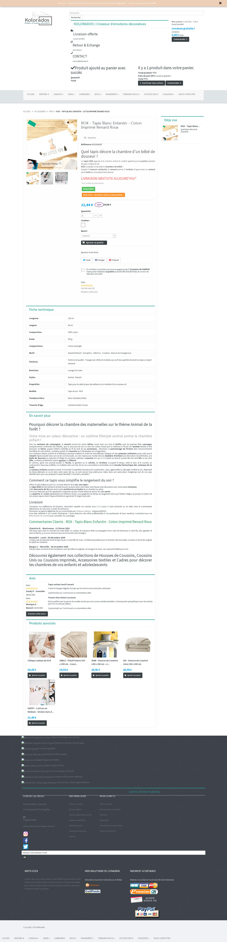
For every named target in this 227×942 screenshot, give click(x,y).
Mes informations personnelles (111, 825)
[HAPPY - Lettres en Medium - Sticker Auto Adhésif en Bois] (42, 692)
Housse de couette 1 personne (36, 888)
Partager (101, 260)
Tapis (51, 111)
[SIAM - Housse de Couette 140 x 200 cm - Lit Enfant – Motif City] (106, 644)
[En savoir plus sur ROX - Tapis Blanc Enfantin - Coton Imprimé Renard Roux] (170, 132)
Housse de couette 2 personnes (67, 885)
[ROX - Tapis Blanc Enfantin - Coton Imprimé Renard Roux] (32, 178)
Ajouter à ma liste (89, 252)
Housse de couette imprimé (43, 885)
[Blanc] (83, 225)
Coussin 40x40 (44, 879)
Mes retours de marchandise (110, 809)
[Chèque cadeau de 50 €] (42, 644)
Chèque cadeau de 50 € (39, 660)
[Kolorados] (44, 18)
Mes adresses (104, 820)
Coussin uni (60, 882)
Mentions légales (75, 809)
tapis (55, 484)
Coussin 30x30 (35, 882)
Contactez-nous (29, 820)
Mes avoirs (103, 815)
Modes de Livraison (76, 804)
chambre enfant (111, 161)
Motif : (84, 231)
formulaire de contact (40, 515)
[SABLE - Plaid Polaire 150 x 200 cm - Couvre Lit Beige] (74, 644)
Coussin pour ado (32, 879)
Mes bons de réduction (108, 831)
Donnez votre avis (89, 291)
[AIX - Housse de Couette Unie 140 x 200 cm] (138, 644)
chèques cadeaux (83, 511)
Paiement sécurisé (75, 825)
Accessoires (40, 111)
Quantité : (86, 211)
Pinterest (115, 260)
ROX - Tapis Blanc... (190, 126)
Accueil (26, 111)
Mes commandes (106, 804)
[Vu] (49, 675)
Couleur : (85, 220)
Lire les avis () (88, 288)
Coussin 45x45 (68, 879)
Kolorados (41, 927)
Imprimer (91, 137)
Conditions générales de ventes (80, 815)
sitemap (72, 836)
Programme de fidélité (77, 820)
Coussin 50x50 (56, 879)
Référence (86, 144)
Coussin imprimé (48, 882)
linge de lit (100, 458)
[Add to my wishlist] (53, 675)
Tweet (87, 260)
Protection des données (77, 831)
